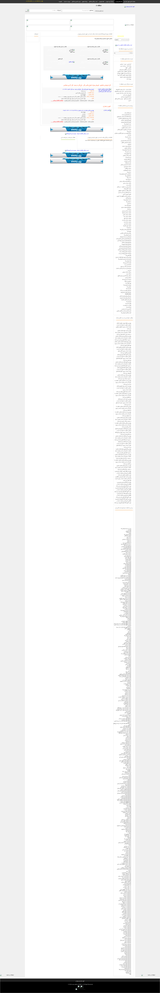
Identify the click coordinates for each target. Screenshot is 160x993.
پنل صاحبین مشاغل (76, 1)
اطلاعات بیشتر (48, 67)
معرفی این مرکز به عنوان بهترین (71, 100)
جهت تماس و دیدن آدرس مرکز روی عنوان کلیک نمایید (73, 98)
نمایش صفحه (91, 100)
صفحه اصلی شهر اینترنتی (129, 1)
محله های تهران (119, 1)
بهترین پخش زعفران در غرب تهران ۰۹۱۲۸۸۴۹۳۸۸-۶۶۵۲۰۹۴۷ (78, 110)
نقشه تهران (101, 1)
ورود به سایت (67, 1)
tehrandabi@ (121, 36)
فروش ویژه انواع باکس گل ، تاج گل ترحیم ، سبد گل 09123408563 (78, 89)
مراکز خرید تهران (109, 1)
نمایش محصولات (83, 100)
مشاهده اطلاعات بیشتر (58, 100)
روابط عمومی (84, 1)
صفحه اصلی (131, 15)
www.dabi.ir (75, 984)
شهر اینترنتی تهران (80, 981)
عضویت (60, 1)
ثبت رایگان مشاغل (93, 1)
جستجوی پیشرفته (99, 10)
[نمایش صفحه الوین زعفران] (107, 110)
